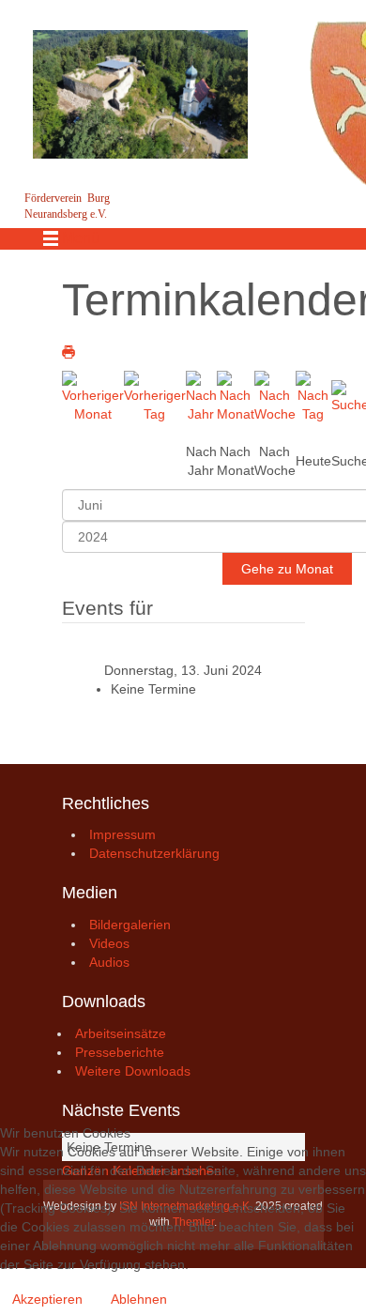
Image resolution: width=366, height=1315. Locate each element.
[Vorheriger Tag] (155, 395)
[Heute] (313, 395)
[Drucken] (68, 351)
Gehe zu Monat (287, 568)
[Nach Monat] (235, 395)
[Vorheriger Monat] (93, 395)
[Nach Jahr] (201, 395)
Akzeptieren (47, 1299)
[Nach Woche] (275, 395)
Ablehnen (139, 1299)
